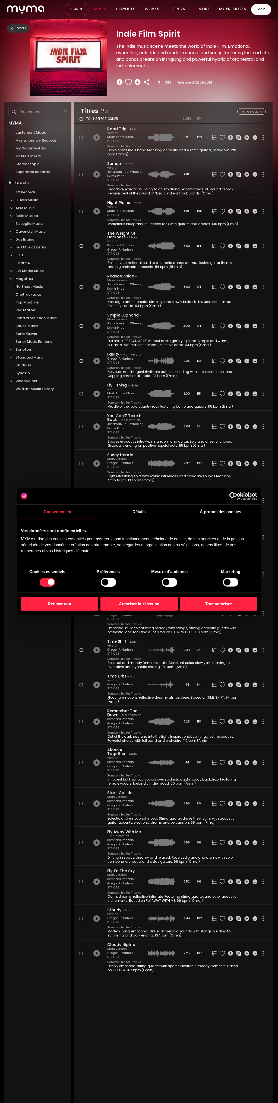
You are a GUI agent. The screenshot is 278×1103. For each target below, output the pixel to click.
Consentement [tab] (57, 511)
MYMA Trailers (28, 156)
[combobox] (251, 111)
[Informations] (230, 137)
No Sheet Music (29, 287)
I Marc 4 (22, 263)
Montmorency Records (35, 140)
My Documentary (30, 148)
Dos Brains (24, 239)
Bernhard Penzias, (120, 245)
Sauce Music (26, 326)
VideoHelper (26, 381)
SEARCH (76, 9)
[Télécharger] (137, 82)
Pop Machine (27, 302)
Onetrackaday (28, 294)
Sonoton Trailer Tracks (124, 146)
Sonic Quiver (26, 334)
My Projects (232, 9)
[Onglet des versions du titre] (214, 137)
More (204, 9)
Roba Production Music (36, 318)
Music (100, 9)
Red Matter (25, 310)
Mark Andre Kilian (120, 137)
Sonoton (23, 349)
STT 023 (113, 141)
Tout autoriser (218, 604)
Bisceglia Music (29, 224)
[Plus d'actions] (263, 137)
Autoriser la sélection (139, 604)
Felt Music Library (30, 247)
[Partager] (146, 82)
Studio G (23, 365)
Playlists (125, 9)
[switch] (108, 582)
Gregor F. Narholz (120, 249)
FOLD (19, 255)
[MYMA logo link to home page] (25, 9)
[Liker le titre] (128, 82)
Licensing (179, 9)
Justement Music (30, 133)
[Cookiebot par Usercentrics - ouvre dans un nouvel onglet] (233, 496)
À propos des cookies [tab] (220, 511)
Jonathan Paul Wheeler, (125, 172)
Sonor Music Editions (34, 342)
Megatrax (24, 279)
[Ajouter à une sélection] (119, 82)
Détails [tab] (139, 511)
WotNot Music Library (34, 389)
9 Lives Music (26, 200)
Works (152, 9)
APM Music (24, 208)
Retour (21, 28)
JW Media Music (29, 271)
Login (261, 9)
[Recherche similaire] (238, 137)
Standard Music (29, 357)
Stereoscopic (27, 164)
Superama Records (32, 172)
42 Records (25, 192)
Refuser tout (59, 604)
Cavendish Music (30, 232)
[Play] (96, 137)
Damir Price (115, 176)
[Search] (14, 112)
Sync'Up (22, 373)
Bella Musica (26, 216)
